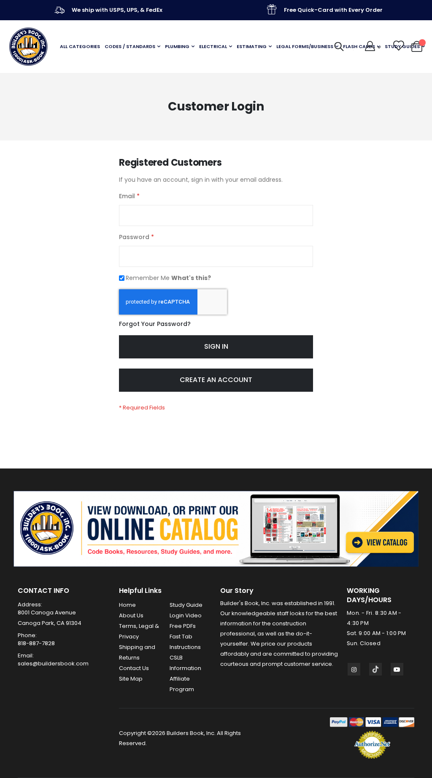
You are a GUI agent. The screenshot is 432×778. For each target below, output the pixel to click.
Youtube (397, 669)
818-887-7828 (36, 643)
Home (127, 605)
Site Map (131, 679)
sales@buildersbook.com (53, 664)
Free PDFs (183, 626)
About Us (131, 615)
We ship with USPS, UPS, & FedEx (117, 10)
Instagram (354, 669)
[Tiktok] (375, 669)
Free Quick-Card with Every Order (333, 10)
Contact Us (134, 668)
